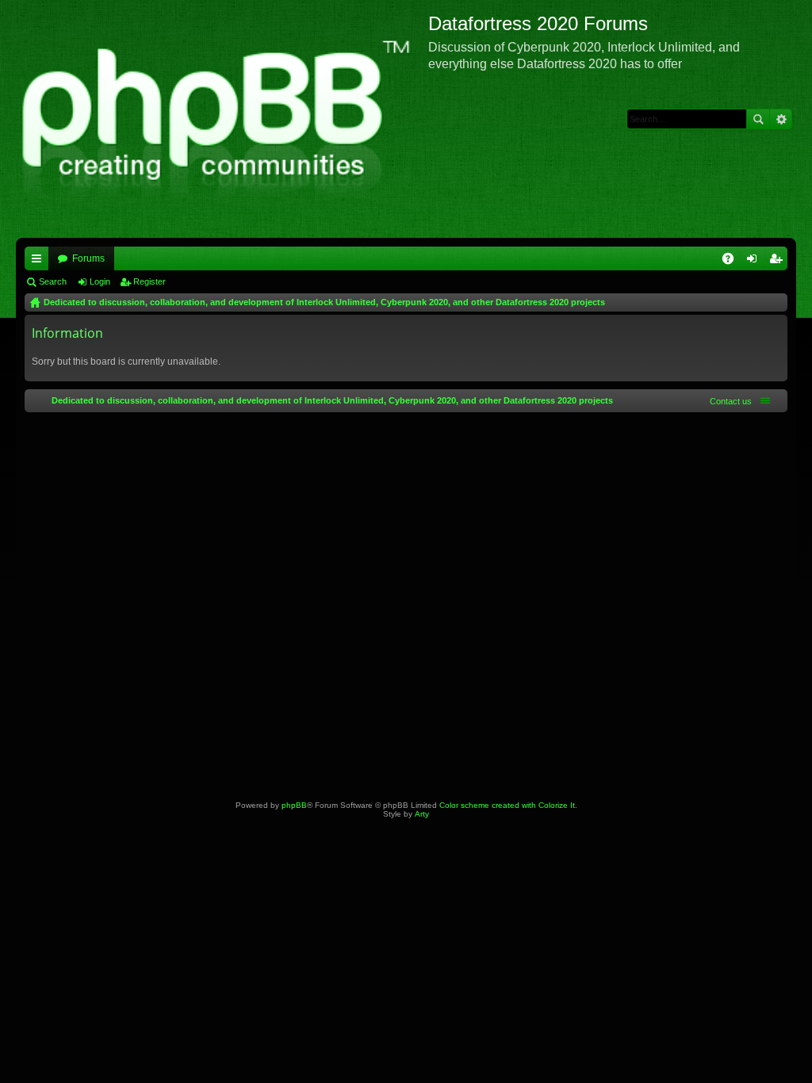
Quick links (39, 261)
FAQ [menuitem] (733, 261)
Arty (422, 813)
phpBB (294, 805)
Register (149, 281)
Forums (88, 258)
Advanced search (780, 118)
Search (758, 118)
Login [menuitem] (755, 261)
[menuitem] (727, 401)
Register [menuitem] (778, 261)
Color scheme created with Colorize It (507, 805)
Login (100, 281)
